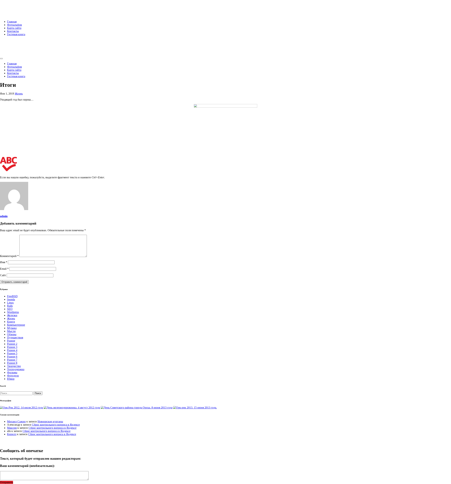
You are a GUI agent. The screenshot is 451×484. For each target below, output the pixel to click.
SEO (10, 308)
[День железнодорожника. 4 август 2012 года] (72, 407)
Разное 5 (12, 353)
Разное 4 (12, 350)
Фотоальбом (14, 24)
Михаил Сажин (16, 421)
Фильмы (12, 372)
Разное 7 (12, 359)
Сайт (3, 275)
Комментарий (9, 256)
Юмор (10, 378)
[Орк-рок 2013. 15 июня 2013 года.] (195, 407)
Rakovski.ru (15, 7)
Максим (12, 427)
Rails (10, 305)
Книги (11, 321)
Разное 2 (12, 343)
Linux (10, 302)
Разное (11, 340)
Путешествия (15, 337)
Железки (12, 315)
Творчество (14, 366)
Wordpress (13, 312)
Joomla (11, 299)
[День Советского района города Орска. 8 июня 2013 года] (136, 407)
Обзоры (11, 334)
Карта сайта (14, 27)
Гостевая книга (16, 34)
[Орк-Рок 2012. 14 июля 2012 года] (21, 407)
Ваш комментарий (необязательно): (27, 466)
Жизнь (19, 93)
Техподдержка (15, 369)
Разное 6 (12, 356)
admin (4, 216)
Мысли (11, 331)
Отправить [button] (6, 482)
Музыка (12, 327)
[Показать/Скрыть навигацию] (1, 58)
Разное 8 (12, 362)
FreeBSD (12, 296)
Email (4, 268)
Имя (3, 262)
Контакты (13, 31)
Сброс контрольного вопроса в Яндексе (56, 424)
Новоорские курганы (50, 421)
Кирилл (11, 434)
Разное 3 (12, 347)
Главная (12, 21)
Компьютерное (16, 324)
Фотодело (13, 375)
